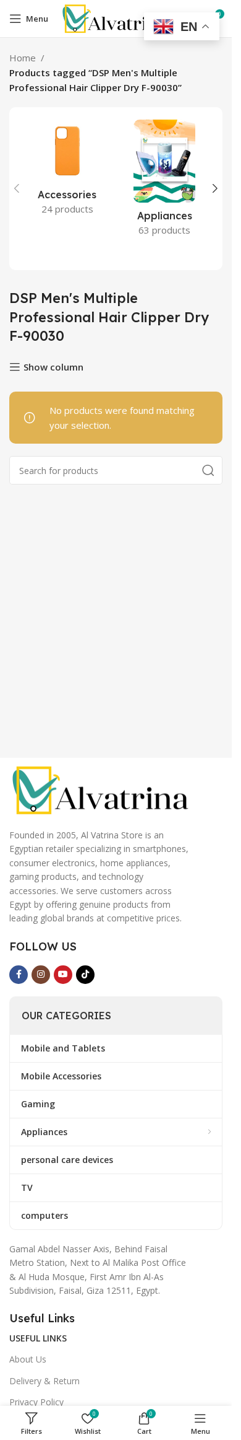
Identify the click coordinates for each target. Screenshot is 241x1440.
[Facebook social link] (18, 974)
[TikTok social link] (85, 974)
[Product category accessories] (67, 171)
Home (22, 57)
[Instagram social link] (41, 974)
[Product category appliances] (165, 182)
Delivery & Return (44, 1381)
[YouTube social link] (63, 974)
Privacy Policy (36, 1402)
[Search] (208, 470)
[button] (16, 188)
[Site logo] (116, 17)
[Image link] (102, 789)
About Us (27, 1359)
